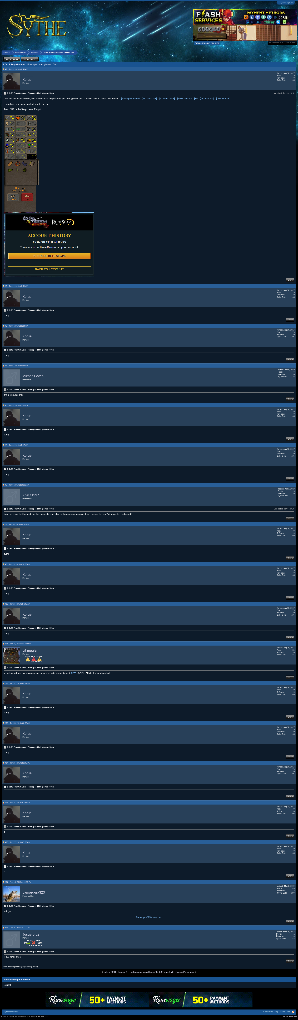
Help (276, 1012)
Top (288, 1012)
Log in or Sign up (286, 3)
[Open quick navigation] (294, 52)
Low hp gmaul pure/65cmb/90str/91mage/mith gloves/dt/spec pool (161, 972)
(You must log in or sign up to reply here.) (20, 967)
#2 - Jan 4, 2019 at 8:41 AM (16, 286)
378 (293, 888)
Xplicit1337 (30, 495)
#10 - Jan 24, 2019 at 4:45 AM (17, 604)
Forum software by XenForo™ (25, 1016)
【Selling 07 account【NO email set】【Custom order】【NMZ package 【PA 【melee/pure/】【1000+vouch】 (176, 98)
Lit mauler (30, 650)
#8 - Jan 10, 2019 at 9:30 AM (17, 524)
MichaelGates (32, 376)
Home (282, 1012)
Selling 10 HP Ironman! (115, 972)
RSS (293, 1012)
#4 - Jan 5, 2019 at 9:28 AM (16, 366)
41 (293, 934)
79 (293, 75)
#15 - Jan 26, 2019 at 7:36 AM (17, 803)
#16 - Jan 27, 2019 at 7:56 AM (17, 842)
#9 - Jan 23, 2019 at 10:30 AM (17, 564)
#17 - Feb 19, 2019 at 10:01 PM (18, 882)
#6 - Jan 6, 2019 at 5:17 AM (16, 445)
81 (293, 650)
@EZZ (73, 673)
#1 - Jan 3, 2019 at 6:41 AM (16, 69)
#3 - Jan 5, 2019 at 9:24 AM (16, 326)
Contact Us (268, 1012)
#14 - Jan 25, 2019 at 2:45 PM (17, 763)
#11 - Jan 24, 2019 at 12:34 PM (18, 644)
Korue (27, 79)
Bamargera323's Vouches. (149, 917)
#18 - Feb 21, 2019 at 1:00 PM (17, 928)
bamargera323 (33, 892)
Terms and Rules (290, 1016)
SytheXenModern (11, 1012)
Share (290, 280)
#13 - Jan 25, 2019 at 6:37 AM (17, 723)
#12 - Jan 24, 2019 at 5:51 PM (17, 683)
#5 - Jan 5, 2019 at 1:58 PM (16, 405)
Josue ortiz (30, 934)
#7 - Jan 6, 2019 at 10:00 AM (17, 485)
